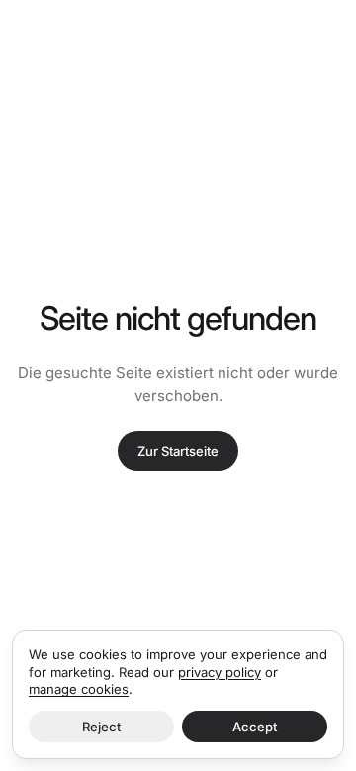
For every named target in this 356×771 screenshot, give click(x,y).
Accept (254, 726)
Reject (101, 726)
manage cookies (79, 689)
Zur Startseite (178, 451)
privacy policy (219, 672)
